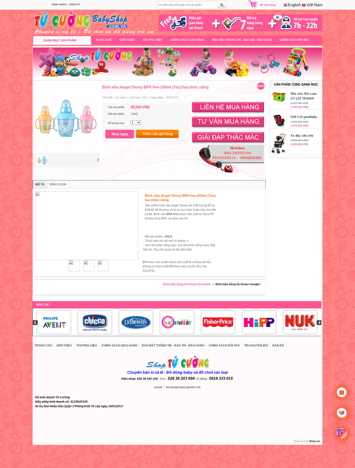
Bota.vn (314, 441)
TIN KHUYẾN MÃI (256, 345)
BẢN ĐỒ (278, 345)
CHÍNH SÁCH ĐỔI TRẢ (294, 39)
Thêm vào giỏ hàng (157, 134)
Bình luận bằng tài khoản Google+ (238, 284)
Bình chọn (58, 184)
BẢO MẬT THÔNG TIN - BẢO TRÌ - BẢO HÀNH (242, 39)
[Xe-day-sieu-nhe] (279, 153)
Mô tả (39, 184)
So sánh (121, 97)
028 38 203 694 (181, 378)
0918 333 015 (221, 378)
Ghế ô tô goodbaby (304, 117)
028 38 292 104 (147, 378)
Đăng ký (74, 4)
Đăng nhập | (59, 4)
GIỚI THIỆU (127, 39)
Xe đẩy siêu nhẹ (302, 135)
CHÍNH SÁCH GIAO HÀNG (187, 39)
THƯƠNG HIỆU (153, 39)
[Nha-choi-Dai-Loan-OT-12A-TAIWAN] (279, 101)
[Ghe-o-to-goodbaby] (279, 126)
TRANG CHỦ (103, 39)
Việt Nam (313, 5)
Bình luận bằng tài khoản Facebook (187, 284)
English (294, 5)
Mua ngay (120, 134)
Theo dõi (107, 97)
